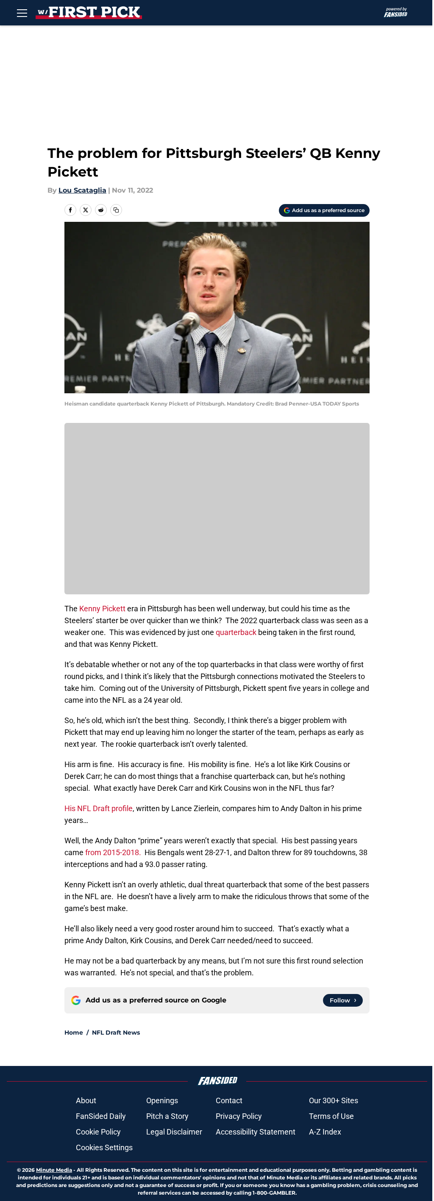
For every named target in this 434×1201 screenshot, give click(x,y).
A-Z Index (325, 1131)
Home (73, 1032)
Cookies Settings (104, 1147)
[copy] (116, 210)
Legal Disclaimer (174, 1131)
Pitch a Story (167, 1116)
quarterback (236, 632)
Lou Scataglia (82, 190)
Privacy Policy (239, 1116)
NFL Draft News (116, 1032)
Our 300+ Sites (333, 1100)
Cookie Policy (98, 1131)
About (86, 1100)
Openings (162, 1100)
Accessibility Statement (255, 1131)
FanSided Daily (101, 1116)
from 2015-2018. (114, 852)
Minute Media (54, 1170)
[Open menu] (22, 13)
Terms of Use (331, 1116)
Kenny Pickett (101, 608)
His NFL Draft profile (98, 808)
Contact (229, 1100)
